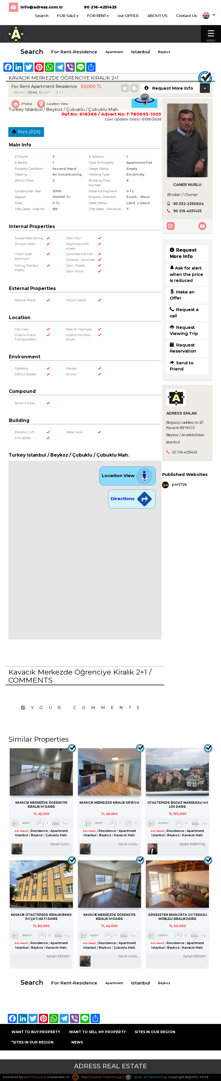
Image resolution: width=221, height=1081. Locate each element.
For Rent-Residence (74, 51)
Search (41, 15)
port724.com (34, 1077)
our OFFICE (128, 15)
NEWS (77, 1042)
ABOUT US (157, 15)
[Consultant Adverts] (171, 226)
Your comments (88, 707)
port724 (179, 484)
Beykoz (164, 52)
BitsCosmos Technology (101, 1077)
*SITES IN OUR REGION (33, 1042)
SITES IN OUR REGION (155, 1032)
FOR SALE (66, 15)
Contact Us (186, 15)
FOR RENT (96, 15)
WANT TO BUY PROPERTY (36, 1032)
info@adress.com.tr (41, 7)
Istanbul (140, 51)
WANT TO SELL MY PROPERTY (97, 1032)
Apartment (114, 52)
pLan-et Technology (150, 1077)
